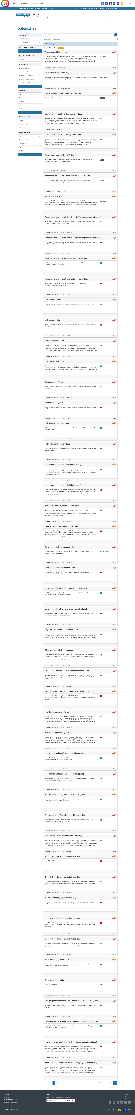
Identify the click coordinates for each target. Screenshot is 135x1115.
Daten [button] (14, 3)
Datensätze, (22, 8)
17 (64, 1083)
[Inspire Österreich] (119, 1110)
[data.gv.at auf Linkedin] (114, 3)
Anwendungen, (32, 8)
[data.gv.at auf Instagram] (118, 3)
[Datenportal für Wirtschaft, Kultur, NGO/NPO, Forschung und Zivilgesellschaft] (129, 1110)
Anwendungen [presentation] (56, 39)
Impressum (7, 1097)
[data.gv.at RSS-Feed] (122, 3)
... (61, 1083)
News (42, 3)
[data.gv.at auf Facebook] (110, 3)
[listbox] (131, 3)
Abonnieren (69, 1100)
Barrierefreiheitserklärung (11, 1102)
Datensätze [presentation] (47, 39)
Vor (68, 1083)
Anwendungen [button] (25, 3)
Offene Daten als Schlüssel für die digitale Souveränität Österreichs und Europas (97, 8)
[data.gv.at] (128, 1096)
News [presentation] (64, 39)
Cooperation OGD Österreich (11, 1109)
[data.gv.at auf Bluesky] (102, 3)
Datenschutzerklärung (10, 1099)
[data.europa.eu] (125, 1110)
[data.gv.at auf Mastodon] (106, 3)
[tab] (47, 39)
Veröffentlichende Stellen (45, 8)
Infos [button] (34, 3)
